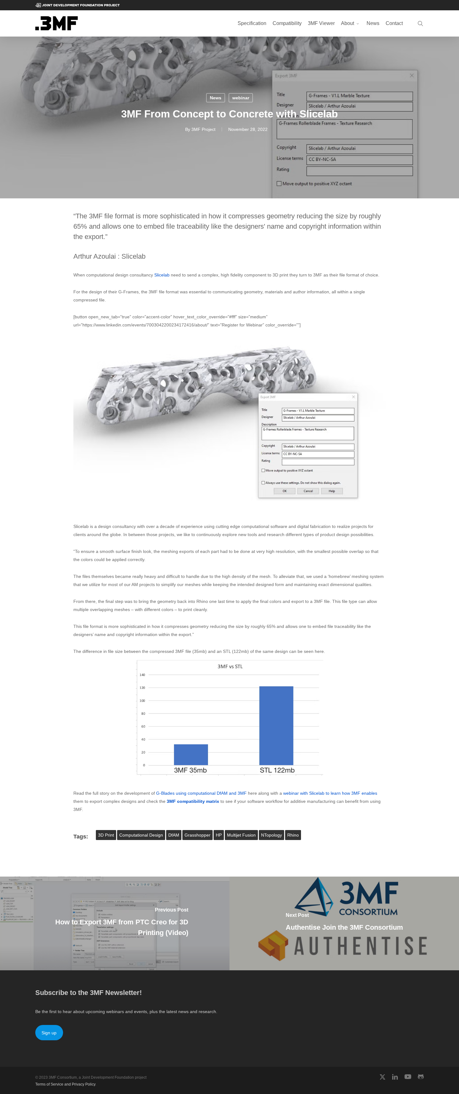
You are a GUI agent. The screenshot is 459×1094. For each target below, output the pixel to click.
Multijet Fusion (241, 835)
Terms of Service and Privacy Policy (65, 1084)
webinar (240, 97)
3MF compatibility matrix (193, 801)
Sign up (49, 1032)
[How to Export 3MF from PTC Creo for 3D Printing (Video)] (115, 923)
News (215, 97)
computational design (141, 835)
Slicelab (162, 274)
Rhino (293, 835)
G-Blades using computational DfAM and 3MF (201, 793)
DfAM (173, 835)
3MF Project (203, 129)
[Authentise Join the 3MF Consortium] (344, 923)
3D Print (106, 835)
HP (219, 835)
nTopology (271, 835)
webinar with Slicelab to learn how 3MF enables (330, 793)
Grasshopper (197, 835)
